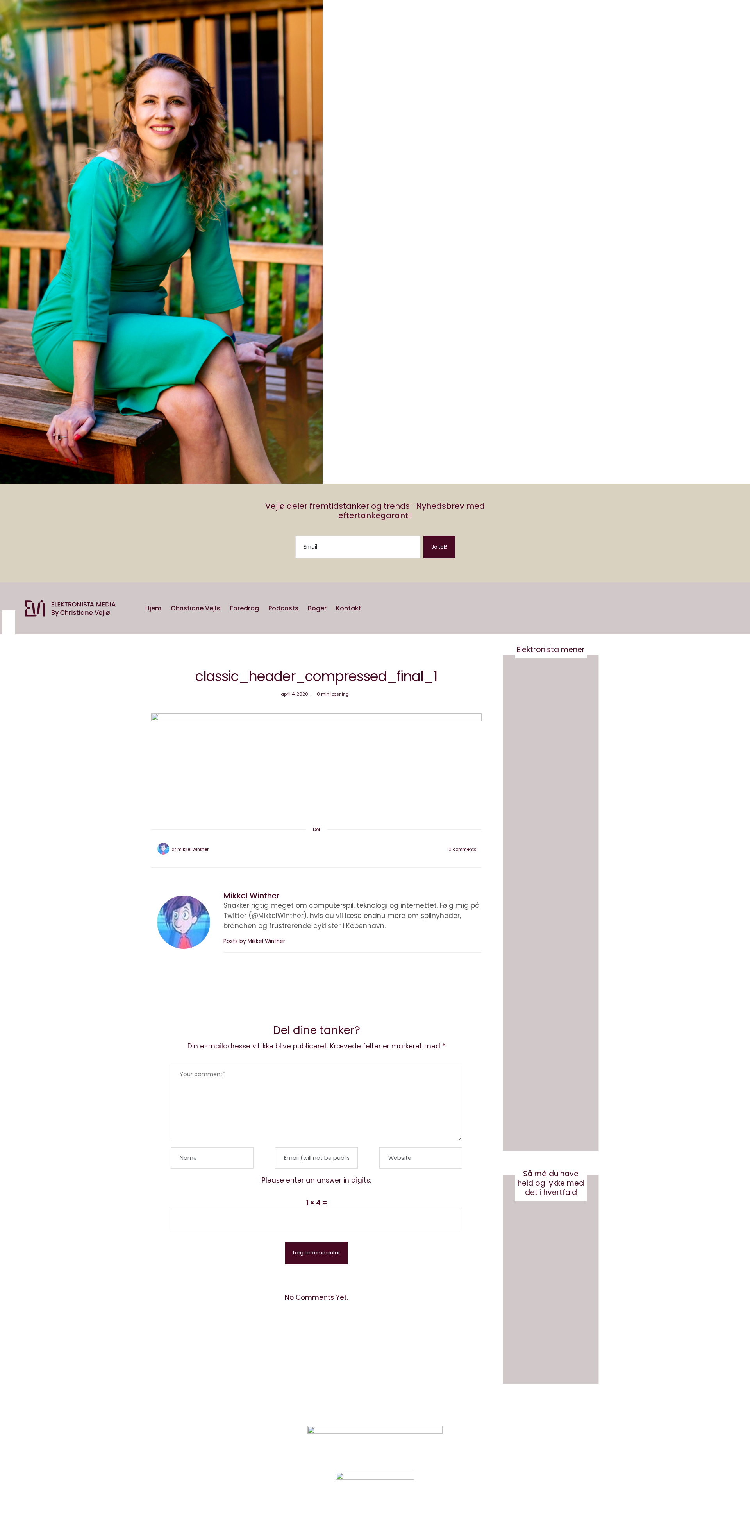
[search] (371, 608)
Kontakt (348, 608)
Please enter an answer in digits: (316, 1180)
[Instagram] (521, 1444)
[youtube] (8, 628)
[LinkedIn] (329, 849)
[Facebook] (304, 849)
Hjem (153, 608)
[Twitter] (310, 849)
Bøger (317, 608)
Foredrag (244, 608)
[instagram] (8, 615)
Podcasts (283, 608)
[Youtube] (541, 1444)
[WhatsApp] (322, 849)
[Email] (316, 849)
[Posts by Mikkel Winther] (163, 849)
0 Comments (462, 849)
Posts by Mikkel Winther (254, 941)
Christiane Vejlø (196, 608)
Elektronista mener (551, 649)
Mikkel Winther (193, 849)
